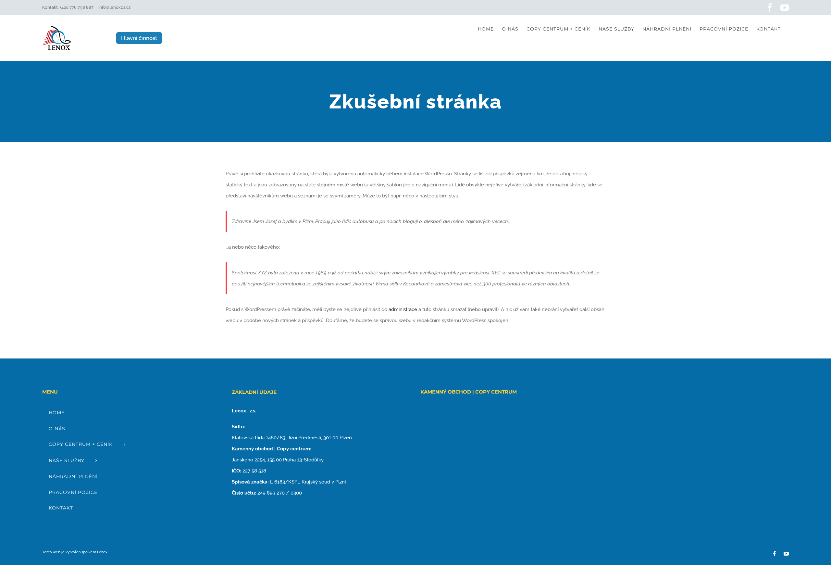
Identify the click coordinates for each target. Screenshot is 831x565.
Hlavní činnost (139, 38)
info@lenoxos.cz (114, 7)
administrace (403, 309)
